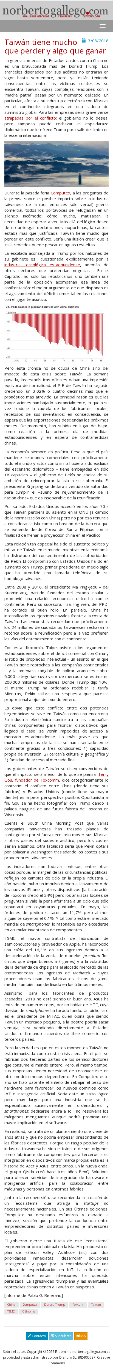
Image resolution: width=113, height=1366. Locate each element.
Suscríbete (62, 1336)
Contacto (38, 1336)
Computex (60, 193)
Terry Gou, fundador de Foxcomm (56, 777)
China (11, 1305)
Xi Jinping (28, 1312)
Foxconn (78, 1305)
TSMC (11, 1312)
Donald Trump (54, 1305)
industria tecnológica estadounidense (42, 264)
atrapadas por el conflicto (30, 118)
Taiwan (96, 1305)
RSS (83, 1336)
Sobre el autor (14, 1351)
